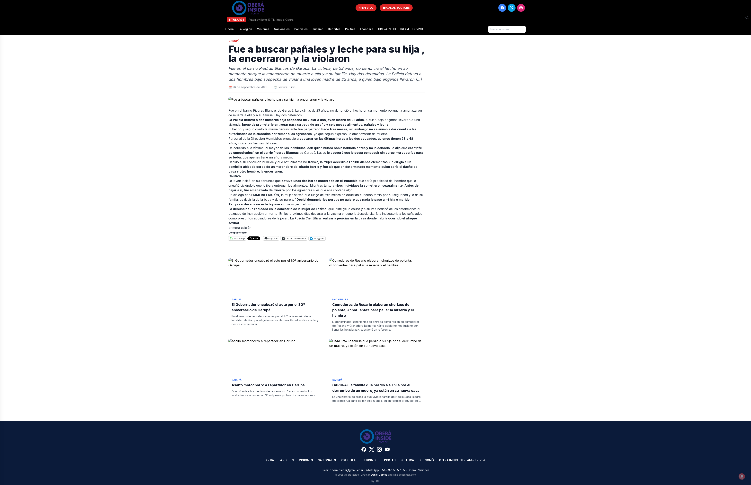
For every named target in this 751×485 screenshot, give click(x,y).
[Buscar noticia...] (747, 17)
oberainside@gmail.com (346, 470)
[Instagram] (521, 8)
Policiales (301, 29)
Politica (350, 29)
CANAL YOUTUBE (397, 7)
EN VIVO (367, 7)
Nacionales (282, 29)
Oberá (229, 29)
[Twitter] (512, 8)
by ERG (375, 481)
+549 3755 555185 (392, 470)
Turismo (317, 29)
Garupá (233, 40)
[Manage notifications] (742, 476)
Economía (366, 29)
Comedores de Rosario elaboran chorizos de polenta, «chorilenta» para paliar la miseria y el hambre (373, 310)
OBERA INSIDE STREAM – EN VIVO (400, 29)
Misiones (263, 29)
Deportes (334, 29)
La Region (245, 29)
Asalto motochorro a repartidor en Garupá (268, 385)
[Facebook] (502, 8)
